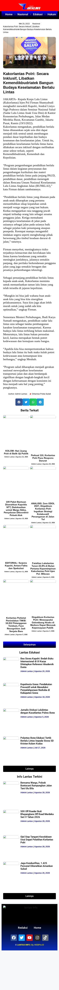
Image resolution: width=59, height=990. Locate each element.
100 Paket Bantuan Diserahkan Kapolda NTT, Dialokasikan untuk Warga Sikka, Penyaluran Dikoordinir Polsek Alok (16, 508)
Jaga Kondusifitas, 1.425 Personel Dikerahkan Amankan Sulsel (36, 866)
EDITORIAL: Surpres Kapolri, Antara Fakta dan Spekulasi (16, 566)
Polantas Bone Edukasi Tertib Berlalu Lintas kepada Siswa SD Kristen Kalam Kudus (37, 740)
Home (8, 14)
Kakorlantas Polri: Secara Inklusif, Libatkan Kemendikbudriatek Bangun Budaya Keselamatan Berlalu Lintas (29, 83)
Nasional (22, 14)
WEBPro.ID (39, 945)
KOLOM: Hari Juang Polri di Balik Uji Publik (16, 452)
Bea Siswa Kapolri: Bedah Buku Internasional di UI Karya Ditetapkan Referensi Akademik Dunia (37, 663)
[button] (18, 402)
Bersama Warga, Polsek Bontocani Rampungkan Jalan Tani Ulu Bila (36, 785)
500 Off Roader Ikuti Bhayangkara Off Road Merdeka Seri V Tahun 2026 (37, 814)
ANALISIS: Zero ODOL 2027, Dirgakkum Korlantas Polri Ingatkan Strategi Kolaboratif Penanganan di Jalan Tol (43, 511)
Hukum (52, 14)
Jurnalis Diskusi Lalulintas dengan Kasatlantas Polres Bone (37, 711)
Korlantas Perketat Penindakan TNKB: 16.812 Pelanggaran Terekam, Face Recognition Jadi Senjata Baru (16, 624)
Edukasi (37, 14)
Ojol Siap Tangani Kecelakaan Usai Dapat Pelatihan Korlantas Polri (36, 839)
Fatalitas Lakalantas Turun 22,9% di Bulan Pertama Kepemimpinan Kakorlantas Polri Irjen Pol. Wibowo (43, 568)
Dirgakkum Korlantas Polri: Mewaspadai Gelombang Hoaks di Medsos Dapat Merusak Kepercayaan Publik (43, 622)
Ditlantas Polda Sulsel (41, 394)
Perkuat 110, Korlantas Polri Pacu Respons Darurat (43, 458)
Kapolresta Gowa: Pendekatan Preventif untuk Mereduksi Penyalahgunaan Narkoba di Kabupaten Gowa (36, 688)
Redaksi (23, 927)
